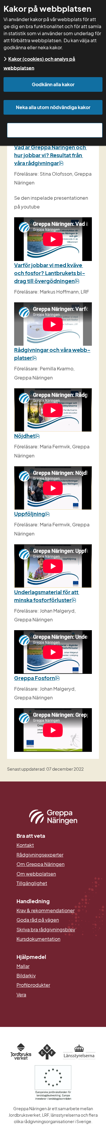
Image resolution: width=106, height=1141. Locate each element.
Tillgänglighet (31, 883)
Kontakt (25, 845)
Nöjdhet (27, 435)
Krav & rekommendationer (45, 910)
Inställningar (55, 130)
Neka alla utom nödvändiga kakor (53, 107)
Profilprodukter (33, 985)
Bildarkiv (53, 976)
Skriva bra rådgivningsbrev (45, 930)
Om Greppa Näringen (40, 864)
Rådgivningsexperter (39, 855)
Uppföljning (32, 513)
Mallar (22, 966)
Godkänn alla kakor (53, 84)
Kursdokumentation (38, 939)
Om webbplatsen (36, 874)
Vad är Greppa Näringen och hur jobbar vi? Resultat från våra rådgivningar (50, 155)
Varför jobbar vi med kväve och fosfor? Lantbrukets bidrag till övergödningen (49, 273)
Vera (21, 995)
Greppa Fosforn (37, 677)
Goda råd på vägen (37, 920)
